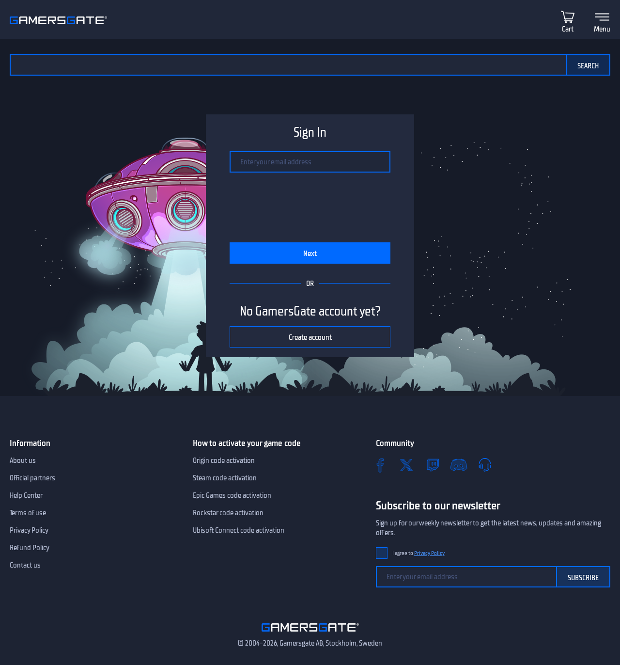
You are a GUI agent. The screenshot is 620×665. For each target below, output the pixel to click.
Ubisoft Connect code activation (238, 530)
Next (310, 253)
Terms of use (28, 513)
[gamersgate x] (406, 465)
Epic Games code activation (232, 495)
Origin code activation (224, 460)
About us (23, 460)
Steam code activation (225, 478)
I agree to (418, 553)
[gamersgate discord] (459, 465)
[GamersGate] (310, 633)
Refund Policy (29, 548)
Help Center (26, 495)
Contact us (25, 565)
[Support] (485, 465)
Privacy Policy (29, 530)
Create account (310, 337)
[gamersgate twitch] (432, 465)
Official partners (32, 478)
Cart (568, 29)
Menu (602, 29)
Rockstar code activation (228, 513)
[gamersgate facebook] (380, 465)
